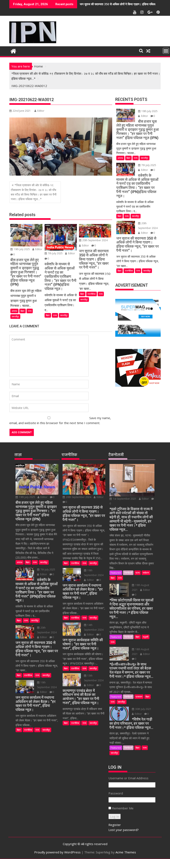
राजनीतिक (91, 293)
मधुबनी (145, 636)
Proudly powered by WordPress (57, 852)
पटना (138, 572)
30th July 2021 (143, 709)
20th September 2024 (95, 240)
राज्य (30, 310)
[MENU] (166, 51)
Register (114, 825)
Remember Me (123, 808)
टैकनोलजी (128, 572)
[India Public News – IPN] (13, 50)
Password (115, 793)
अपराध (14, 310)
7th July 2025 (55, 253)
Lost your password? (123, 830)
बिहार (22, 310)
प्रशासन (139, 696)
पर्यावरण (146, 572)
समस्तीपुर (15, 316)
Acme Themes (125, 852)
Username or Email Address (128, 778)
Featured (116, 572)
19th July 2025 (21, 249)
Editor (40, 111)
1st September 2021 (124, 498)
